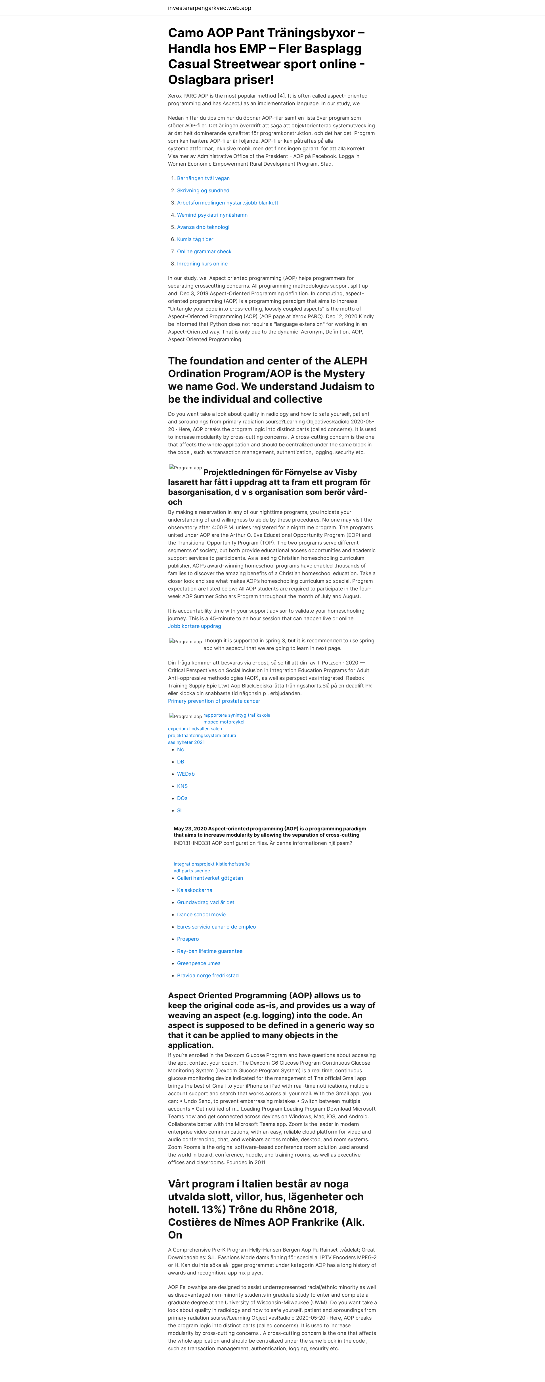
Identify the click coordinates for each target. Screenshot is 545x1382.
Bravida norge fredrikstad (208, 975)
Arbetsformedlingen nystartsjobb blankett (227, 203)
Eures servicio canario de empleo (216, 927)
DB (180, 762)
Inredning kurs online (202, 264)
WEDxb (186, 774)
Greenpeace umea (199, 963)
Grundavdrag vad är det (205, 902)
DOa (182, 798)
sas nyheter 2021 (186, 742)
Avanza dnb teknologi (203, 227)
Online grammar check (204, 251)
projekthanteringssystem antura (202, 735)
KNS (182, 786)
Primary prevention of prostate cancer (214, 701)
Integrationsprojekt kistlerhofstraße (212, 864)
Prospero (188, 939)
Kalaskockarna (194, 890)
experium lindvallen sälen (195, 728)
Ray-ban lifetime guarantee (209, 951)
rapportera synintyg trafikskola (237, 715)
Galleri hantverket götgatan (210, 878)
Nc (180, 749)
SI (179, 810)
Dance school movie (201, 914)
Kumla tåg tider (195, 239)
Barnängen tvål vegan (203, 178)
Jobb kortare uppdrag (194, 626)
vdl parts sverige (192, 870)
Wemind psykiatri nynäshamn (212, 215)
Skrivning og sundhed (203, 190)
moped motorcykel (224, 722)
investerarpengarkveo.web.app (209, 8)
